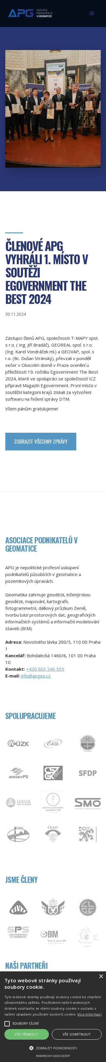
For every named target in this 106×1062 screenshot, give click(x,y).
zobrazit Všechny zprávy (40, 441)
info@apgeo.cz (36, 676)
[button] (92, 13)
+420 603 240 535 (45, 669)
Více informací (89, 1014)
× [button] (101, 976)
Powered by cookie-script (53, 1056)
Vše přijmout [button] (27, 1034)
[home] (28, 11)
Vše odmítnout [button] (77, 1034)
